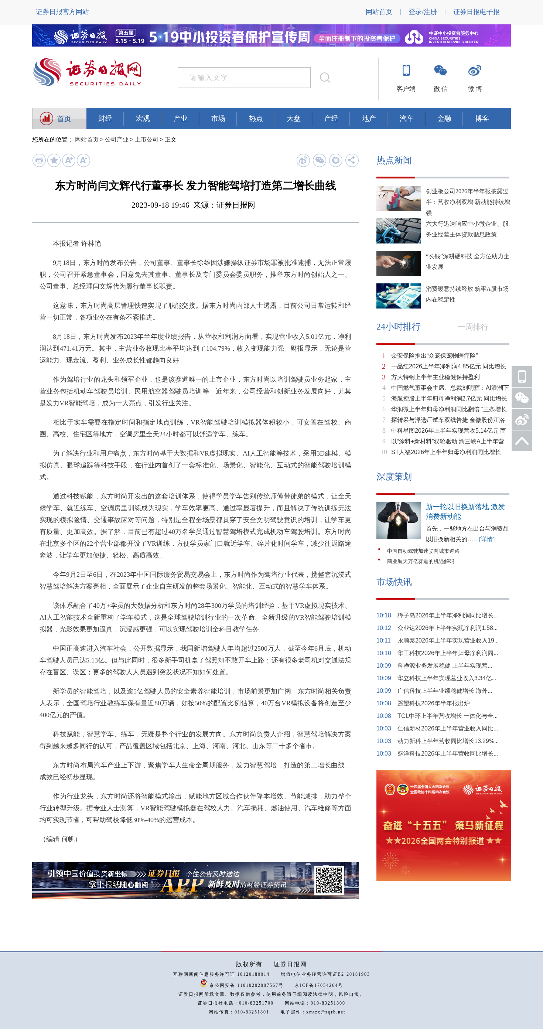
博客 (482, 118)
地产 (369, 118)
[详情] (487, 539)
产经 (331, 118)
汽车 (407, 118)
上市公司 (146, 139)
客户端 (406, 88)
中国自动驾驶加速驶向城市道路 (423, 551)
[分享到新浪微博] (303, 160)
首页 (64, 119)
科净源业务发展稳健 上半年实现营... (444, 665)
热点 (256, 118)
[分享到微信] (319, 160)
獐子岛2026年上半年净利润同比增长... (447, 615)
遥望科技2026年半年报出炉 (433, 703)
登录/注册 (423, 12)
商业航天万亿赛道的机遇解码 (420, 561)
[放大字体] (68, 165)
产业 (181, 118)
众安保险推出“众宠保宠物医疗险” (434, 355)
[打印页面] (39, 165)
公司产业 (117, 139)
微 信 (441, 88)
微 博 (475, 88)
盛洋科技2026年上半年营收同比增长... (447, 753)
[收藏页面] (54, 165)
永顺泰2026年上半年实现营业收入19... (448, 640)
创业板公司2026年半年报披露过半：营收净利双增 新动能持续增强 (468, 202)
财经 (105, 118)
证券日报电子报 (476, 12)
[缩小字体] (83, 165)
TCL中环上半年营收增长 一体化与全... (447, 716)
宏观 (143, 118)
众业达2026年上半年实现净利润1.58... (447, 628)
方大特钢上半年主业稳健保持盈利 (435, 377)
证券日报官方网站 (62, 12)
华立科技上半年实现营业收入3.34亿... (446, 678)
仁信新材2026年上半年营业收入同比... (447, 728)
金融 (444, 118)
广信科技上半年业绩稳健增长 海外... (444, 691)
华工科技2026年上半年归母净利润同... (447, 653)
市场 (218, 118)
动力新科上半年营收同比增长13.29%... (448, 741)
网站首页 (379, 12)
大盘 (294, 118)
